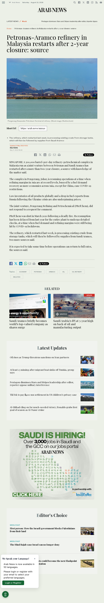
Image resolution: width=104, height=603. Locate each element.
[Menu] (3, 2)
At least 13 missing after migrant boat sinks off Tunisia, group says (42, 371)
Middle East (15, 525)
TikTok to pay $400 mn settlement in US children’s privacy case (43, 394)
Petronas (38, 272)
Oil (63, 272)
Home (9, 28)
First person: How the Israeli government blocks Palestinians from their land (42, 530)
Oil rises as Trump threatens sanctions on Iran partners (39, 357)
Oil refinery (77, 272)
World (24, 21)
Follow (89, 155)
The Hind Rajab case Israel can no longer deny (34, 544)
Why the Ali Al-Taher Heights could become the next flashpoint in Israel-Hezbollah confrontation (43, 562)
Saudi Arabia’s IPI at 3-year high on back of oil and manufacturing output (73, 324)
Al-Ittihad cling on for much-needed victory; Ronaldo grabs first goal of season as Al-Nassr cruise (43, 408)
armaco (52, 272)
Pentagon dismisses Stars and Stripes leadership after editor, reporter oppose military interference (42, 383)
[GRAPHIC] (74, 305)
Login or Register (13, 583)
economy (23, 272)
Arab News (16, 2)
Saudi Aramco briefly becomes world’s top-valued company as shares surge (28, 324)
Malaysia (16, 277)
